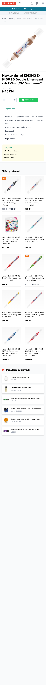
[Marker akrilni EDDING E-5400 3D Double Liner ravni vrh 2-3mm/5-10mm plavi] (11, 344)
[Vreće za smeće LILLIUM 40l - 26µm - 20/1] (23, 399)
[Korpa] (37, 3)
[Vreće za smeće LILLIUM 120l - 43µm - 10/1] (23, 431)
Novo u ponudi (14, 13)
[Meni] (42, 3)
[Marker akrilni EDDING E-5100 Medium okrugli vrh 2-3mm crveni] (11, 270)
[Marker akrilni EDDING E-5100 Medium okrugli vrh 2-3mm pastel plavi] (34, 232)
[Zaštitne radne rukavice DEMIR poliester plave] (23, 410)
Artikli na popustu (30, 13)
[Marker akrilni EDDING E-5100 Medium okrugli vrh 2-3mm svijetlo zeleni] (34, 270)
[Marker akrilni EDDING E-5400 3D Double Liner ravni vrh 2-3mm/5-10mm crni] (11, 193)
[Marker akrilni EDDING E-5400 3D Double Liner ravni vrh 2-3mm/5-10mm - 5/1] (11, 232)
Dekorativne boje (10, 154)
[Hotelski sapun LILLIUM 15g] (23, 378)
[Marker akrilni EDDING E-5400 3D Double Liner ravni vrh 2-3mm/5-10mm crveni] (34, 344)
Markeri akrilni (9, 158)
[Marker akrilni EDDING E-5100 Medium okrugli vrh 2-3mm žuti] (11, 306)
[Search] (20, 3)
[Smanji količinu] (4, 100)
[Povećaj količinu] (14, 100)
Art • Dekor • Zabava (11, 151)
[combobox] (20, 3)
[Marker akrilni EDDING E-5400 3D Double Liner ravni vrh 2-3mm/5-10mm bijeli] (34, 193)
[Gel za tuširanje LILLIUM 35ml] (23, 389)
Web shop (17, 9)
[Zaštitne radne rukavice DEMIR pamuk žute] (23, 420)
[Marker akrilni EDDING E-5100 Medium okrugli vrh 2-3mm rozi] (34, 306)
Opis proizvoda (9, 109)
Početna (4, 19)
